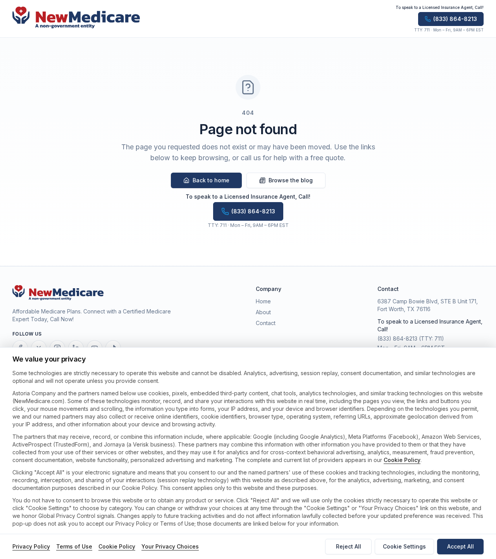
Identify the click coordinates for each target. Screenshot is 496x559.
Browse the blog (291, 180)
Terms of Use (74, 546)
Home (263, 301)
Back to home (211, 180)
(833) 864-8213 (397, 338)
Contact (266, 323)
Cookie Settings (404, 546)
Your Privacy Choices (170, 546)
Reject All (348, 546)
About (263, 312)
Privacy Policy (31, 546)
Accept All (460, 546)
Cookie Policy (402, 460)
